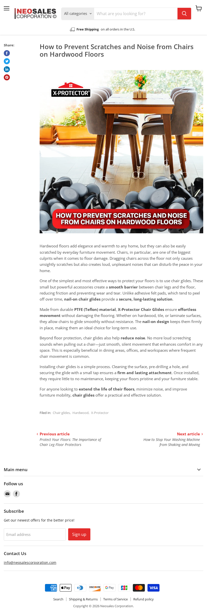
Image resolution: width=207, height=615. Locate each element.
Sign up (79, 534)
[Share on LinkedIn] (7, 69)
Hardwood (80, 412)
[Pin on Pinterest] (7, 77)
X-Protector (100, 412)
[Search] (184, 13)
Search (58, 599)
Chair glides (61, 412)
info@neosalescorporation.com (30, 562)
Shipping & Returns (83, 599)
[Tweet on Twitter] (7, 61)
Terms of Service (115, 599)
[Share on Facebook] (7, 53)
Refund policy (143, 599)
